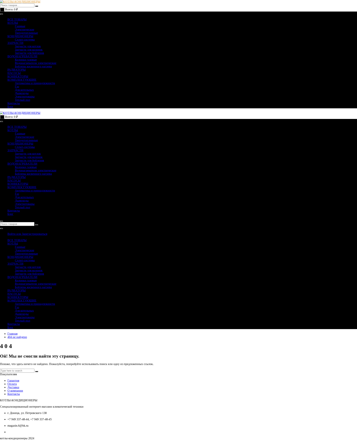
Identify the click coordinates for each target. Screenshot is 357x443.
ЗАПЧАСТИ (15, 42)
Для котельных (24, 89)
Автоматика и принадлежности (35, 83)
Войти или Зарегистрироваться (27, 233)
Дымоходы (22, 93)
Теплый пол (22, 99)
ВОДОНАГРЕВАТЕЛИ (22, 56)
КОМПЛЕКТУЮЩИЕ (21, 79)
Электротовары (25, 96)
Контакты (13, 103)
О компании (15, 390)
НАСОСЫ (14, 73)
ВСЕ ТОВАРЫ (17, 19)
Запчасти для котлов (28, 46)
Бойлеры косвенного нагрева (33, 66)
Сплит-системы (25, 39)
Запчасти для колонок (29, 49)
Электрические (24, 29)
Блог (10, 106)
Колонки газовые (26, 59)
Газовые (20, 26)
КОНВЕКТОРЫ (17, 76)
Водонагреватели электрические (35, 63)
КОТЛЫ (12, 22)
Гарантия (13, 380)
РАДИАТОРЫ (16, 69)
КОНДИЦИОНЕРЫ (20, 36)
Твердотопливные (26, 32)
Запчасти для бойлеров (29, 53)
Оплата (12, 383)
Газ (17, 86)
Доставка (13, 387)
